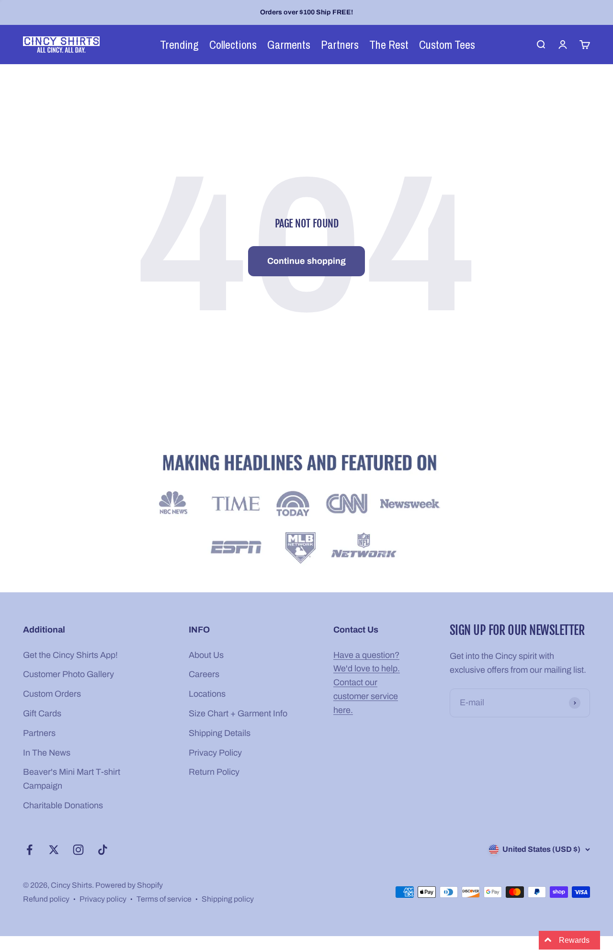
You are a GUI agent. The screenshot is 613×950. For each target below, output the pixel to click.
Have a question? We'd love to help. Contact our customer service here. (366, 682)
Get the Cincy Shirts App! (70, 655)
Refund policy (46, 899)
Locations (207, 694)
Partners (39, 733)
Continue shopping (306, 261)
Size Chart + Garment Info (238, 713)
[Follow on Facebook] (29, 849)
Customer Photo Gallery (68, 674)
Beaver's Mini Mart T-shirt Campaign (71, 779)
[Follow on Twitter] (53, 849)
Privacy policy (102, 899)
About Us (206, 655)
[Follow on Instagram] (78, 849)
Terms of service (164, 899)
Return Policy (214, 772)
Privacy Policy (215, 753)
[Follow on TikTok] (102, 849)
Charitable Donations (63, 805)
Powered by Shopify (129, 885)
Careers (204, 674)
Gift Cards (42, 713)
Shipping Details (219, 733)
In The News (46, 753)
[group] (306, 510)
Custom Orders (52, 694)
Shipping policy (228, 899)
